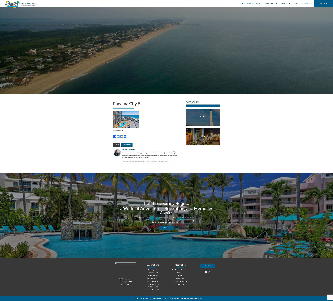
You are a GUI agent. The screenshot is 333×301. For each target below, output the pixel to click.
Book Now (323, 3)
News (296, 3)
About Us (284, 3)
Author (117, 144)
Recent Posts (127, 144)
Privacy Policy (180, 284)
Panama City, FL (153, 273)
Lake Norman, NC (153, 278)
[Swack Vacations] (117, 153)
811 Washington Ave (125, 279)
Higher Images (196, 298)
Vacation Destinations (249, 3)
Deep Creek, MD (153, 276)
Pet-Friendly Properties (180, 270)
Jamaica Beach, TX (153, 290)
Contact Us (307, 3)
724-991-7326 (125, 285)
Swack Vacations (128, 149)
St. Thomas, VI (153, 287)
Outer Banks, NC (152, 281)
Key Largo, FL (152, 270)
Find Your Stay (270, 3)
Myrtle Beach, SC (153, 284)
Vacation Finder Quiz (180, 281)
